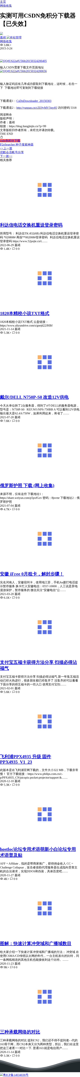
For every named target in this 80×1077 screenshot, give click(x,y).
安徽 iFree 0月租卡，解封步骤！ (32, 574)
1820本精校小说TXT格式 (24, 313)
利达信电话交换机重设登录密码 (31, 225)
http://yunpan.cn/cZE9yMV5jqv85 (36, 107)
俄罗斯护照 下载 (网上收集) (27, 485)
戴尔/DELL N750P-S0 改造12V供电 (34, 397)
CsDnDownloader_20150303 (33, 100)
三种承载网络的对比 (20, 1031)
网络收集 (6, 5)
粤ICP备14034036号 (15, 1074)
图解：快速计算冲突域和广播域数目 (35, 943)
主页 (3, 1)
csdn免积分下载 (10, 140)
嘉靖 (3, 37)
